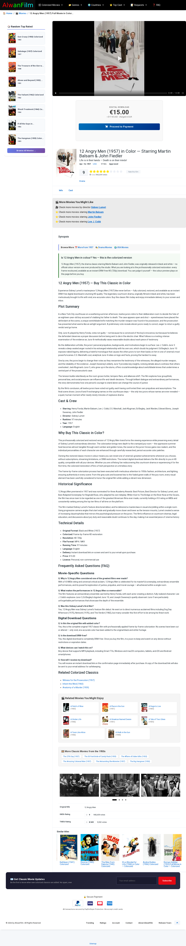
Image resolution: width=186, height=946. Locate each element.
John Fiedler (95, 216)
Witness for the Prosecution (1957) (79, 680)
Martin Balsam (96, 212)
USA (95, 164)
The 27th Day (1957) (71, 756)
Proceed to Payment (121, 126)
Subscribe (167, 881)
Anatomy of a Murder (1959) (76, 687)
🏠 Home (7, 13)
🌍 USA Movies (121, 247)
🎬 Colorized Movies (49, 5)
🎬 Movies (21, 13)
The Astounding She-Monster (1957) (110, 761)
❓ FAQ (156, 5)
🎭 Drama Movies (103, 247)
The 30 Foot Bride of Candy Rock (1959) (100, 756)
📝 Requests (137, 5)
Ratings (103, 923)
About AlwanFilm (145, 923)
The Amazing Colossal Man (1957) (77, 761)
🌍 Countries (94, 5)
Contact (129, 923)
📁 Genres (73, 5)
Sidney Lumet (98, 207)
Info (61, 190)
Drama (82, 181)
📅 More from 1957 (84, 247)
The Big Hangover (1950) (140, 761)
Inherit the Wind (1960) (73, 684)
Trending (90, 923)
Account (116, 923)
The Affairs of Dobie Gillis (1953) (134, 756)
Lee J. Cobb (94, 221)
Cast (71, 190)
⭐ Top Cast (116, 5)
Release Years (165, 923)
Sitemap (93, 944)
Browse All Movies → (26, 150)
